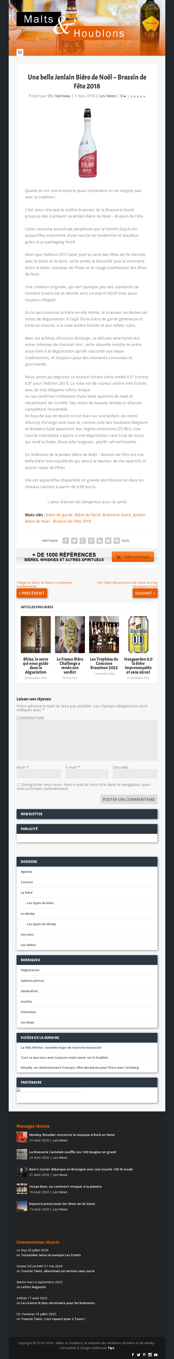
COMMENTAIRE (30, 717)
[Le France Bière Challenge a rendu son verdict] (70, 634)
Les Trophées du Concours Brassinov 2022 (104, 663)
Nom (23, 767)
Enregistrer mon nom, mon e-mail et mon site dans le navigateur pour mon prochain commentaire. (84, 786)
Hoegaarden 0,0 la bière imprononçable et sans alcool (138, 666)
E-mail (73, 767)
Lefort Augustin (33, 1287)
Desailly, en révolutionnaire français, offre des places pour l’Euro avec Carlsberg (80, 1067)
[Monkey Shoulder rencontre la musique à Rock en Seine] (22, 1137)
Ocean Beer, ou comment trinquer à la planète (65, 1186)
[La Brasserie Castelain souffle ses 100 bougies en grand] (22, 1154)
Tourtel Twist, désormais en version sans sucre (58, 1271)
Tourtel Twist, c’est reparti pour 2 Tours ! (53, 1319)
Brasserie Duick (116, 514)
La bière (26, 892)
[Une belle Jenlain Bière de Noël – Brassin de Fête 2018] (87, 143)
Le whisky (28, 914)
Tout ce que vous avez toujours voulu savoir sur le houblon (64, 1057)
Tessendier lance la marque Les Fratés (51, 1255)
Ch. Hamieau (59, 95)
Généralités (29, 991)
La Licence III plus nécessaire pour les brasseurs (58, 1303)
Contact (27, 882)
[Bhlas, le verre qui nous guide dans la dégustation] (36, 634)
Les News (107, 95)
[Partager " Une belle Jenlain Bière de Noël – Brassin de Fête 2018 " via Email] (108, 540)
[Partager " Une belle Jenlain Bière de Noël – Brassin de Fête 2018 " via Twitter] (74, 540)
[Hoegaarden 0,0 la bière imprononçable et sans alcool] (138, 634)
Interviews (28, 1012)
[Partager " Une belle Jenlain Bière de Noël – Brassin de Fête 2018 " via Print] (116, 540)
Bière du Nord (87, 514)
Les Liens (27, 934)
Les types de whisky (41, 924)
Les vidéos (28, 945)
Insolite (26, 1001)
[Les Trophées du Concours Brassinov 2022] (104, 634)
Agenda (26, 872)
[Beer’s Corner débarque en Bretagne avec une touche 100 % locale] (22, 1171)
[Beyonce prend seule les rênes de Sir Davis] (22, 1206)
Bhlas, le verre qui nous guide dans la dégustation (35, 666)
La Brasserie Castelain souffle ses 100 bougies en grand (72, 1152)
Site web (120, 767)
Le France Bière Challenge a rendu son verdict (70, 666)
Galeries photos (32, 981)
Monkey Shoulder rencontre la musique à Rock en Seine (72, 1134)
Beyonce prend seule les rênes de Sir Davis (62, 1203)
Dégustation (30, 970)
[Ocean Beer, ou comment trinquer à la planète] (22, 1188)
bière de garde (59, 514)
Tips (111, 1348)
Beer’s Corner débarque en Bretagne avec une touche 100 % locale (81, 1169)
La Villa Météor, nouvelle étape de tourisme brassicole (61, 1047)
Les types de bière (40, 903)
